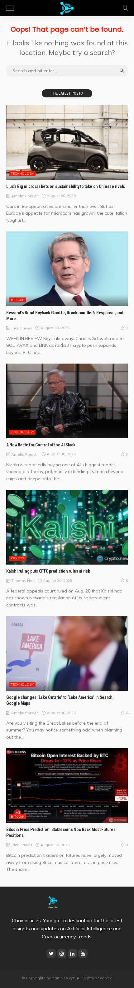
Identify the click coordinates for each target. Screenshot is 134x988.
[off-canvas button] (10, 8)
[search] (125, 8)
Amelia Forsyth (25, 196)
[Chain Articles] (67, 7)
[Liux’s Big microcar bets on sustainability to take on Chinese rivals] (67, 142)
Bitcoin (18, 300)
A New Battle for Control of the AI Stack (40, 444)
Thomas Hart (23, 580)
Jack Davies (21, 328)
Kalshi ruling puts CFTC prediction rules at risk (48, 571)
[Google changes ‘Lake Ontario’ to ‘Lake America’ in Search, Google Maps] (67, 653)
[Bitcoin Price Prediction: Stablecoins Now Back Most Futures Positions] (67, 785)
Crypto (17, 558)
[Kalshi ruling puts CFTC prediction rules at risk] (67, 527)
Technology (22, 174)
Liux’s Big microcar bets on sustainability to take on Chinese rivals (65, 186)
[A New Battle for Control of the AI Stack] (67, 401)
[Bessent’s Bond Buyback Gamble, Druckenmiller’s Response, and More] (67, 268)
